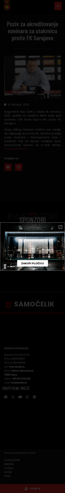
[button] (60, 227)
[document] (32, 246)
